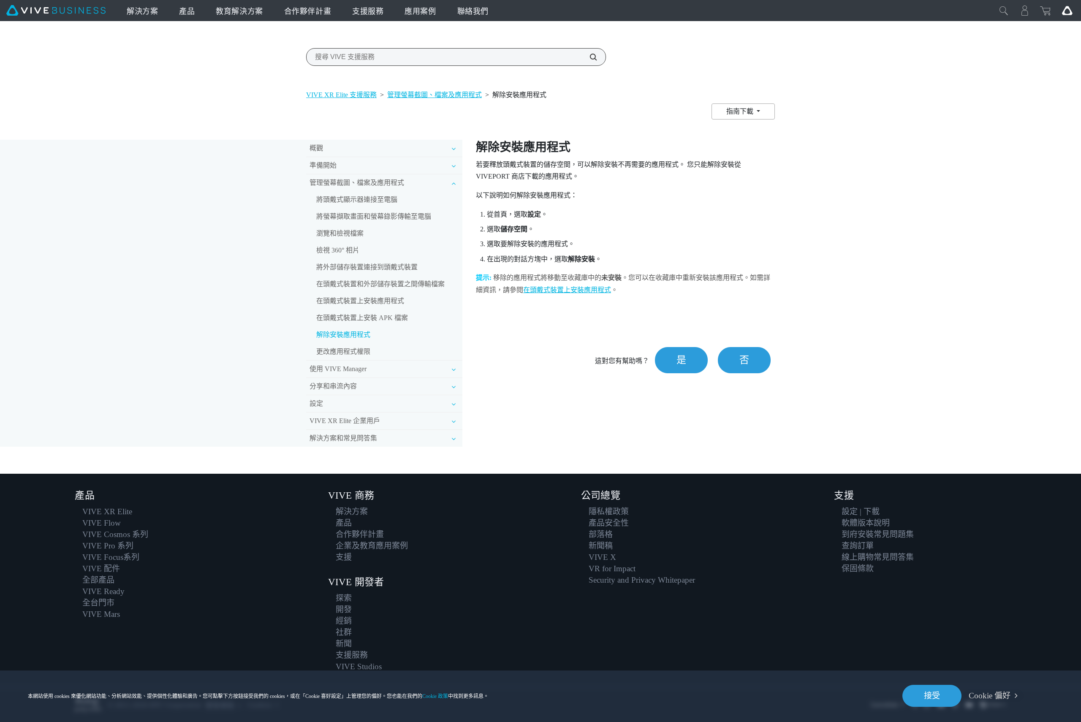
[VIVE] (56, 10)
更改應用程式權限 (343, 351)
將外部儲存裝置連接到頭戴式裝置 (367, 267)
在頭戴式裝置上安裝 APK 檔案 (362, 317)
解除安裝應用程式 (343, 334)
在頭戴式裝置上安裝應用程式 (360, 300)
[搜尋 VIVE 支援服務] (588, 57)
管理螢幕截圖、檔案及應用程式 (434, 94)
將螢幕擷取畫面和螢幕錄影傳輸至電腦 (373, 216)
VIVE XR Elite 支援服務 (341, 94)
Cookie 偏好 (989, 695)
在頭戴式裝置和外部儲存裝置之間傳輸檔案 (380, 284)
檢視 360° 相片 (337, 250)
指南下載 (740, 111)
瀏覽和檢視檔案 (340, 233)
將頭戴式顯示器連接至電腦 (356, 199)
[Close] (1003, 10)
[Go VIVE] (1067, 10)
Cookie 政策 (435, 696)
